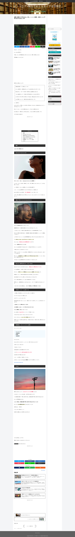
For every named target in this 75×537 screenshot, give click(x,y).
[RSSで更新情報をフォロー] (40, 468)
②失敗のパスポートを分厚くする (28, 138)
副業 (20, 443)
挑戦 (22, 443)
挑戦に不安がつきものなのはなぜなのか (28, 135)
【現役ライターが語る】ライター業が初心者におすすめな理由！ (54, 89)
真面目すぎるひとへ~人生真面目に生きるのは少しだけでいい (54, 80)
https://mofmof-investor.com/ (18, 362)
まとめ (24, 140)
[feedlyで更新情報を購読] (30, 468)
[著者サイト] (19, 468)
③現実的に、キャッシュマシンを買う (28, 139)
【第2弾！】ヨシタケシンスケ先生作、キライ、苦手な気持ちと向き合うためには (54, 92)
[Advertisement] (29, 21)
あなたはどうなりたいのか (27, 134)
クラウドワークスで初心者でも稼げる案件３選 (54, 86)
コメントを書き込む (30, 526)
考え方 (24, 443)
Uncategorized (16, 443)
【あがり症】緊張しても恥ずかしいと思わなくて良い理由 (54, 83)
